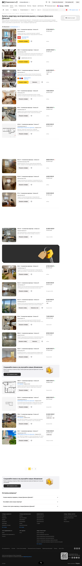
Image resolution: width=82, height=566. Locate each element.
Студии (38, 523)
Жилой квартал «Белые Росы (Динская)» (25, 127)
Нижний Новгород (23, 525)
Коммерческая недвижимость (8, 534)
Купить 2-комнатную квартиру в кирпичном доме (47, 540)
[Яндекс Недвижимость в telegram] (79, 548)
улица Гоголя (20, 335)
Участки (3, 536)
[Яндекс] (77, 563)
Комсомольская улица (22, 161)
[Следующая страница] (35, 468)
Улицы (65, 519)
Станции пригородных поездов (70, 515)
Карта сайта (61, 548)
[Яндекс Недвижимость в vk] (75, 548)
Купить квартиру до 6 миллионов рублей (45, 536)
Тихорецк (4, 515)
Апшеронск (4, 521)
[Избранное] (46, 2)
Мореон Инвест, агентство (27, 78)
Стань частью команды (21, 548)
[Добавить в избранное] (31, 41)
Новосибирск (22, 519)
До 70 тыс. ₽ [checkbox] (25, 255)
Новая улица (20, 92)
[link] (77, 2)
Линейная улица (20, 109)
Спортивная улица (21, 126)
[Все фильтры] (3, 10)
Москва (21, 515)
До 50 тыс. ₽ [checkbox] (16, 255)
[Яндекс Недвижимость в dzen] (77, 548)
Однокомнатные (40, 521)
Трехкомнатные (40, 517)
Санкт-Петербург (23, 517)
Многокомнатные (40, 515)
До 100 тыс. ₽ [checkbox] (8, 259)
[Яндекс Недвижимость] (10, 2)
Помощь (55, 548)
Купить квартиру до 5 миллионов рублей (45, 538)
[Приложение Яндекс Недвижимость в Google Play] (74, 557)
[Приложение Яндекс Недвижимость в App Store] (72, 557)
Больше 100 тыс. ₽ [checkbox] (18, 259)
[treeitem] (5, 5)
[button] (49, 2)
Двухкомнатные (40, 519)
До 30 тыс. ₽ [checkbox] (8, 255)
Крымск (3, 519)
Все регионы (66, 521)
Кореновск (4, 517)
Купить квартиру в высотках (43, 534)
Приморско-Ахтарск (6, 525)
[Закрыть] (79, 9)
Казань (20, 523)
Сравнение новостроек (69, 517)
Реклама (13, 548)
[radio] (32, 469)
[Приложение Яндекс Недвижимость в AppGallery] (76, 557)
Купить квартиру (40, 532)
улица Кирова (20, 31)
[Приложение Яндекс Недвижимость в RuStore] (79, 557)
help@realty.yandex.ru (27, 556)
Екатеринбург (22, 521)
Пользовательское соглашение (34, 548)
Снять (20, 532)
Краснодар (4, 523)
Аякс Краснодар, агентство (25, 37)
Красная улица (20, 51)
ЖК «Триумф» (20, 384)
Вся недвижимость (6, 548)
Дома (3, 532)
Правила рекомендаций (47, 548)
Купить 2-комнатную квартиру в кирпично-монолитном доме (50, 541)
